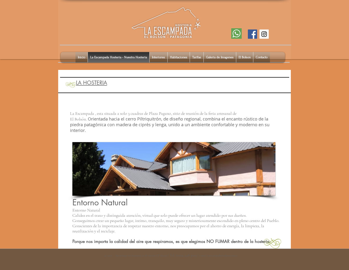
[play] (265, 191)
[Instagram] (264, 34)
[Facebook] (252, 34)
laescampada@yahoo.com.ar (222, 255)
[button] (173, 169)
